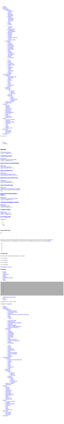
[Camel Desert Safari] (5, 152)
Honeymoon (6, 274)
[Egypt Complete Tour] (6, 166)
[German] (5, 136)
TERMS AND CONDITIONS (9, 297)
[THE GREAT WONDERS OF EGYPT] (9, 198)
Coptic (4, 273)
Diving (4, 280)
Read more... (3, 158)
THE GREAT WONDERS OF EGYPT (9, 202)
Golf (4, 278)
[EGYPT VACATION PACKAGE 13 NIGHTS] (10, 188)
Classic (4, 271)
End (4, 225)
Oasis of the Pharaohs (6, 185)
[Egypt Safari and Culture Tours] (8, 174)
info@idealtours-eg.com (6, 266)
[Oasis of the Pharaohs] (6, 181)
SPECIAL (5, 276)
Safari (4, 275)
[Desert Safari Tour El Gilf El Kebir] (8, 159)
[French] (3, 136)
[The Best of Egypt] (5, 205)
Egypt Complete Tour (6, 170)
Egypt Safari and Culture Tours (9, 177)
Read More (48, 241)
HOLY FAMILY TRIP (5, 216)
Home (4, 142)
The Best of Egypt (5, 209)
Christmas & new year (8, 277)
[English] (1, 136)
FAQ (4, 298)
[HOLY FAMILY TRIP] (5, 213)
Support (5, 299)
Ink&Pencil (9, 303)
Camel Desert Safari (6, 156)
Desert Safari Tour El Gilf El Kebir (9, 163)
